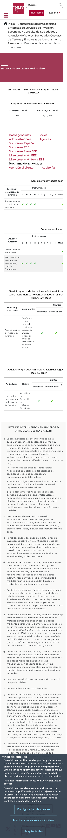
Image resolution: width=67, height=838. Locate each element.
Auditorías (48, 167)
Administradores (20, 139)
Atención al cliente (21, 167)
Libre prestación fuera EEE (26, 159)
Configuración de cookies (33, 809)
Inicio (11, 23)
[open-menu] (7, 15)
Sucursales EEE (19, 147)
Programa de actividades (25, 163)
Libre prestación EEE (23, 155)
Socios (43, 135)
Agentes (45, 139)
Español (54, 12)
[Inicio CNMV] (18, 8)
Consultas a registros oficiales (37, 23)
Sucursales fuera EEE (23, 151)
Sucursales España (21, 143)
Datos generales (20, 135)
